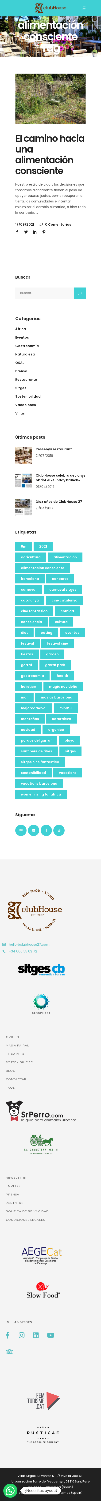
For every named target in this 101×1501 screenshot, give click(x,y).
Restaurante (26, 379)
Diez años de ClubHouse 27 (59, 501)
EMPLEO (13, 1186)
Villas (20, 413)
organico (56, 729)
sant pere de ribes (36, 751)
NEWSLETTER (17, 1177)
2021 (43, 546)
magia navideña (63, 686)
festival (27, 643)
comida (67, 611)
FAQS (10, 1087)
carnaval (28, 589)
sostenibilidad (33, 772)
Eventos (22, 337)
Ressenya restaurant (54, 449)
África (20, 329)
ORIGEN (12, 1037)
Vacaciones (25, 405)
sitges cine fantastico (40, 762)
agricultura (31, 557)
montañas (30, 719)
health (62, 675)
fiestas (27, 654)
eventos (72, 632)
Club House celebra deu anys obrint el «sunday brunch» (60, 477)
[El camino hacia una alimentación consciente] (50, 99)
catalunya (30, 600)
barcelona (30, 578)
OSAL (19, 362)
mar (24, 697)
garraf (26, 665)
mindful (66, 708)
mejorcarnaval (34, 708)
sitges (70, 751)
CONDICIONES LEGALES (25, 1219)
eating (46, 632)
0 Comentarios (57, 224)
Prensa (21, 371)
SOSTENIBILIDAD (19, 1062)
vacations (68, 772)
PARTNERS (14, 1203)
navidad (28, 729)
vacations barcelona (39, 783)
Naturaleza (25, 354)
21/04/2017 (44, 508)
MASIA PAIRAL (17, 1045)
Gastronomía (27, 346)
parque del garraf (36, 740)
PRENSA (12, 1194)
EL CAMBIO (15, 1054)
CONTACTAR (16, 1079)
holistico (28, 686)
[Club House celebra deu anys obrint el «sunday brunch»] (23, 481)
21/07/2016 (44, 455)
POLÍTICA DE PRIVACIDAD (27, 1211)
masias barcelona (56, 697)
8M (23, 546)
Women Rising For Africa (41, 794)
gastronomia (32, 675)
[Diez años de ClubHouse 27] (23, 507)
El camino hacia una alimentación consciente (49, 154)
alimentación (65, 557)
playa (69, 740)
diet (24, 632)
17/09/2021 (24, 224)
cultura (61, 622)
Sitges (20, 388)
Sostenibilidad (28, 396)
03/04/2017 (45, 486)
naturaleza (61, 719)
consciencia (31, 622)
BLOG (11, 1070)
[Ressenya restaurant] (23, 455)
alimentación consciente (42, 568)
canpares (60, 578)
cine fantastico (34, 611)
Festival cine (57, 643)
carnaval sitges (62, 589)
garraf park (55, 665)
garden (52, 654)
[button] (10, 1491)
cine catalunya (65, 600)
